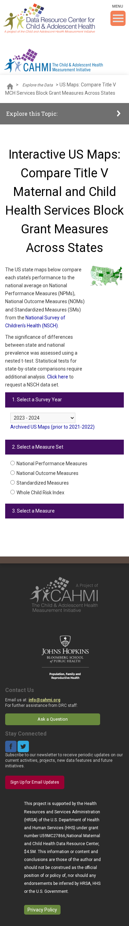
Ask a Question (52, 719)
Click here (57, 377)
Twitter (23, 746)
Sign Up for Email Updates (34, 782)
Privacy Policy (42, 910)
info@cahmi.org (44, 700)
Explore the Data (37, 85)
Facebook (11, 746)
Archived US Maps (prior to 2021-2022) (52, 427)
